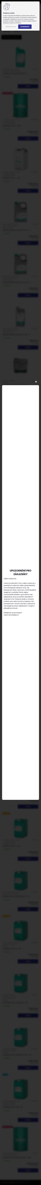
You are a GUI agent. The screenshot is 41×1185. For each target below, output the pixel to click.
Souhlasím (24, 27)
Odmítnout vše (10, 27)
